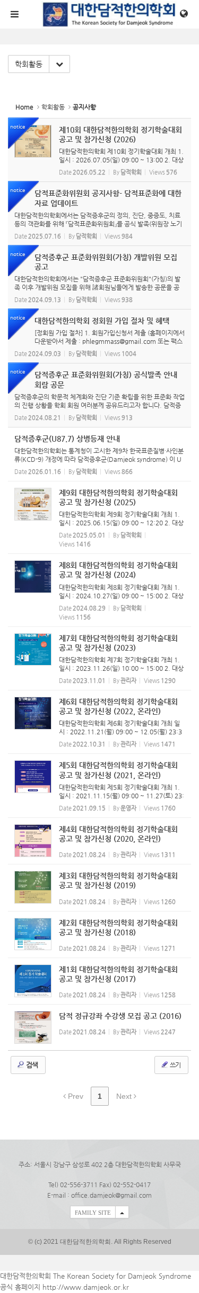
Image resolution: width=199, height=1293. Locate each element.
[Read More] (99, 454)
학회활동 (28, 64)
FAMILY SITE (93, 1212)
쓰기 (174, 1065)
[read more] (99, 150)
